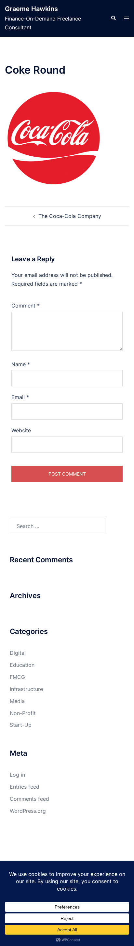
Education (22, 665)
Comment (25, 305)
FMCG (17, 677)
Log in (17, 774)
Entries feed (24, 786)
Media (17, 701)
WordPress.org (28, 811)
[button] (113, 18)
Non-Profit (23, 713)
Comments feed (29, 799)
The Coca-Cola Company (69, 216)
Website (21, 430)
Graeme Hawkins (31, 9)
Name (20, 364)
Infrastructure (26, 689)
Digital (18, 653)
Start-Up (21, 725)
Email (20, 397)
